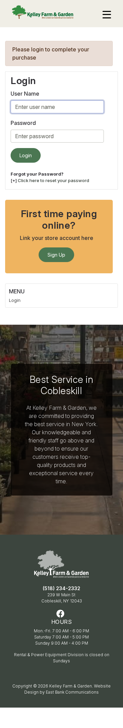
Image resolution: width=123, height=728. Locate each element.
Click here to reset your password (53, 180)
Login (14, 300)
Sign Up (56, 255)
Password (23, 122)
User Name (25, 93)
